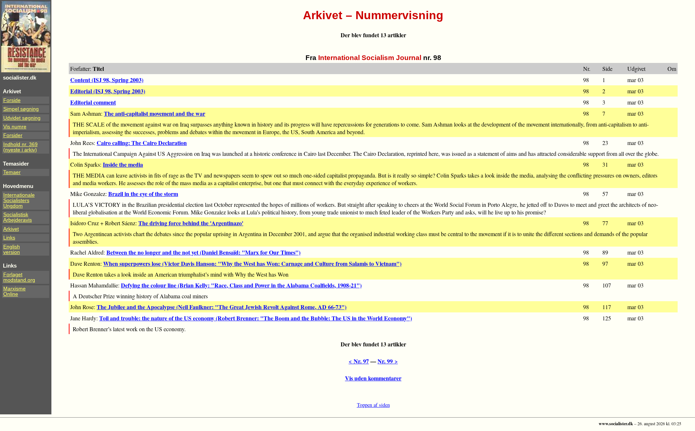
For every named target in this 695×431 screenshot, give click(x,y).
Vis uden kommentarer (373, 378)
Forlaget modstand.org (19, 277)
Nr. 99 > (388, 361)
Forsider (12, 135)
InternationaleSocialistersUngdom (19, 200)
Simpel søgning (21, 109)
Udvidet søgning (22, 118)
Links (9, 237)
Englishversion (11, 249)
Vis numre (14, 126)
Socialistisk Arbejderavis (17, 217)
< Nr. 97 (359, 361)
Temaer (12, 172)
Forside (12, 100)
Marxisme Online (14, 291)
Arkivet (11, 229)
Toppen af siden (373, 404)
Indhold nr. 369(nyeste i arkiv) (20, 147)
